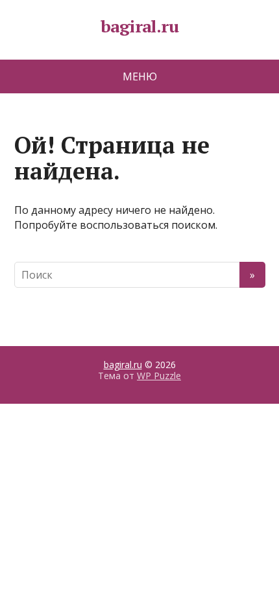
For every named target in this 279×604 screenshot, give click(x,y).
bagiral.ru (140, 26)
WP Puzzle (159, 375)
